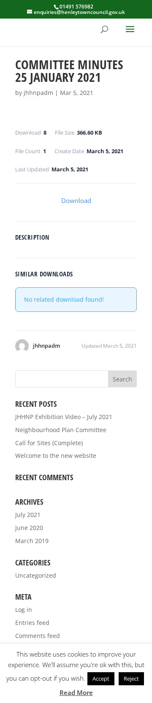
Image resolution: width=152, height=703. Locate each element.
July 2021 (28, 515)
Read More (76, 692)
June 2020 (29, 528)
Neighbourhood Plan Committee (60, 430)
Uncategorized (35, 575)
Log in (23, 610)
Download (76, 200)
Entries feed (32, 623)
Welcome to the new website (55, 456)
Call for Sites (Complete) (49, 443)
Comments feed (37, 636)
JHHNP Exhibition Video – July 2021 (63, 417)
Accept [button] (100, 678)
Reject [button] (131, 678)
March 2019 (32, 541)
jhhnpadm (38, 93)
